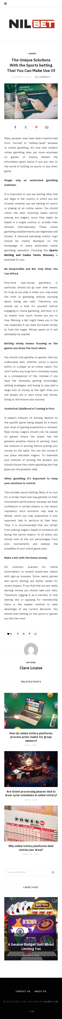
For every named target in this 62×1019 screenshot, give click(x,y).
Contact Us (23, 991)
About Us (40, 991)
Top (31, 1011)
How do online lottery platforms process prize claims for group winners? (31, 737)
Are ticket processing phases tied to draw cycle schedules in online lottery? (31, 793)
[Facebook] (15, 127)
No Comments (42, 77)
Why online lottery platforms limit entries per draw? (31, 848)
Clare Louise (31, 667)
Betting (31, 938)
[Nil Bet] (31, 23)
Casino (32, 53)
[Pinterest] (36, 127)
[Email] (47, 127)
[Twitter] (25, 127)
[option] (31, 928)
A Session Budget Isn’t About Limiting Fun (31, 946)
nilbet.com (51, 1001)
